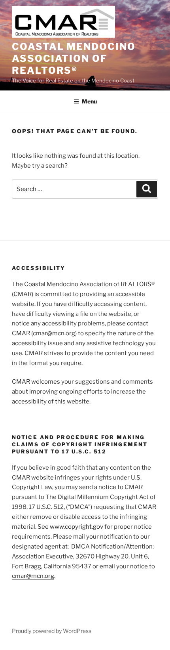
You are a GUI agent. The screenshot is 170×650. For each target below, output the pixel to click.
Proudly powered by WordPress (51, 630)
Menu (89, 101)
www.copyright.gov (76, 526)
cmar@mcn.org (33, 575)
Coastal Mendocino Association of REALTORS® (74, 58)
